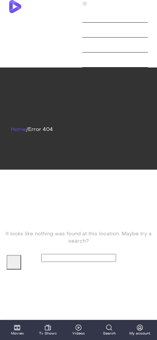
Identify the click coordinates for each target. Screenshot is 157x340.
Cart (87, 15)
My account (97, 45)
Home (18, 129)
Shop (88, 60)
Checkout (94, 30)
